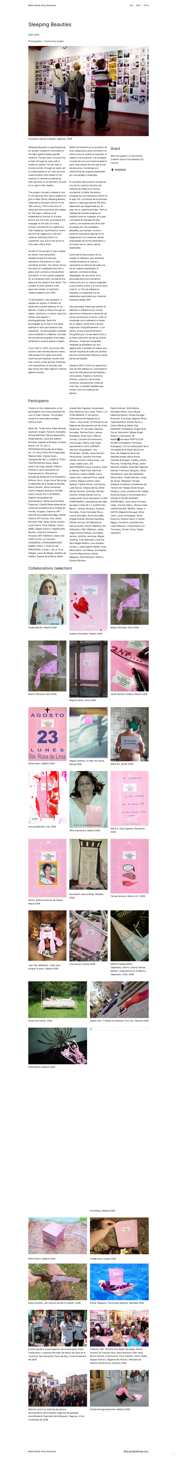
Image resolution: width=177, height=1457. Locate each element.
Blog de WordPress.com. (136, 1451)
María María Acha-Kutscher (42, 5)
